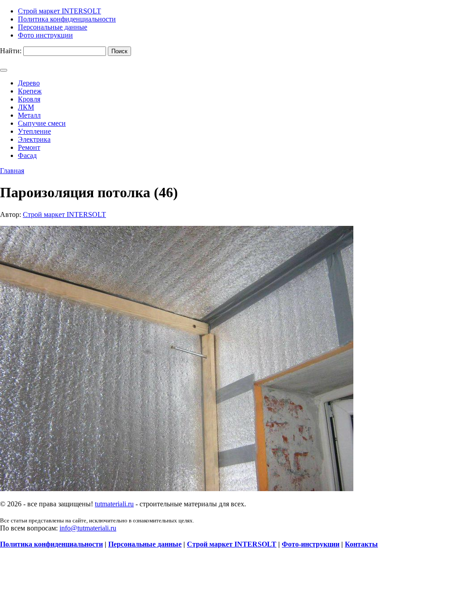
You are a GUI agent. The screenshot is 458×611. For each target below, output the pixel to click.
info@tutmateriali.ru (87, 528)
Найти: (10, 51)
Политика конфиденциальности (51, 544)
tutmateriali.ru (114, 504)
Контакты (361, 544)
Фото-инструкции (310, 544)
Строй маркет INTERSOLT (64, 214)
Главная (12, 170)
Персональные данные (145, 544)
